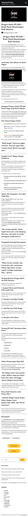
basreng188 (7, 497)
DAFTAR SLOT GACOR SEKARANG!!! (15, 101)
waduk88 (6, 493)
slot (5, 495)
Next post (14, 451)
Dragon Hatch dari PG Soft (17, 54)
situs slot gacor (16, 438)
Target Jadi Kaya (7, 2)
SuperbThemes (24, 514)
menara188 (7, 500)
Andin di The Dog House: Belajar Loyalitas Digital (12, 468)
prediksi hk (6, 503)
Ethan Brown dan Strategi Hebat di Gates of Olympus (13, 482)
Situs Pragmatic (6, 438)
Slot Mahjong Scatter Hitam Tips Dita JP (10, 475)
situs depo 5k (7, 505)
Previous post (14, 445)
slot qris (6, 490)
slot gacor (6, 492)
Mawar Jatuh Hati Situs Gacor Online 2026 (11, 471)
